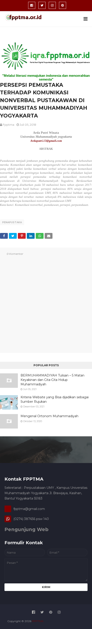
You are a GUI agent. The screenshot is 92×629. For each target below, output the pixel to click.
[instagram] (52, 5)
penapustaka (12, 222)
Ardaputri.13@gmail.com (46, 140)
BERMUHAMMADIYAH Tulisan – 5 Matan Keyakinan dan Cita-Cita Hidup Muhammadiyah (52, 379)
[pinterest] (62, 5)
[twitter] (42, 5)
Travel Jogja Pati (74, 621)
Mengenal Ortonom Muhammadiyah (49, 416)
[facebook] (31, 5)
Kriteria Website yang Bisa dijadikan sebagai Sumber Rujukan (55, 399)
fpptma (8, 124)
